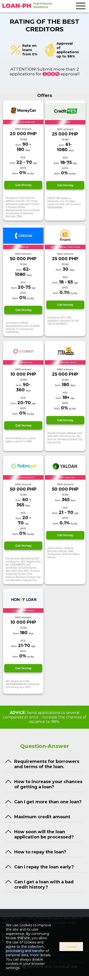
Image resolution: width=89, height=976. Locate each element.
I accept (71, 946)
